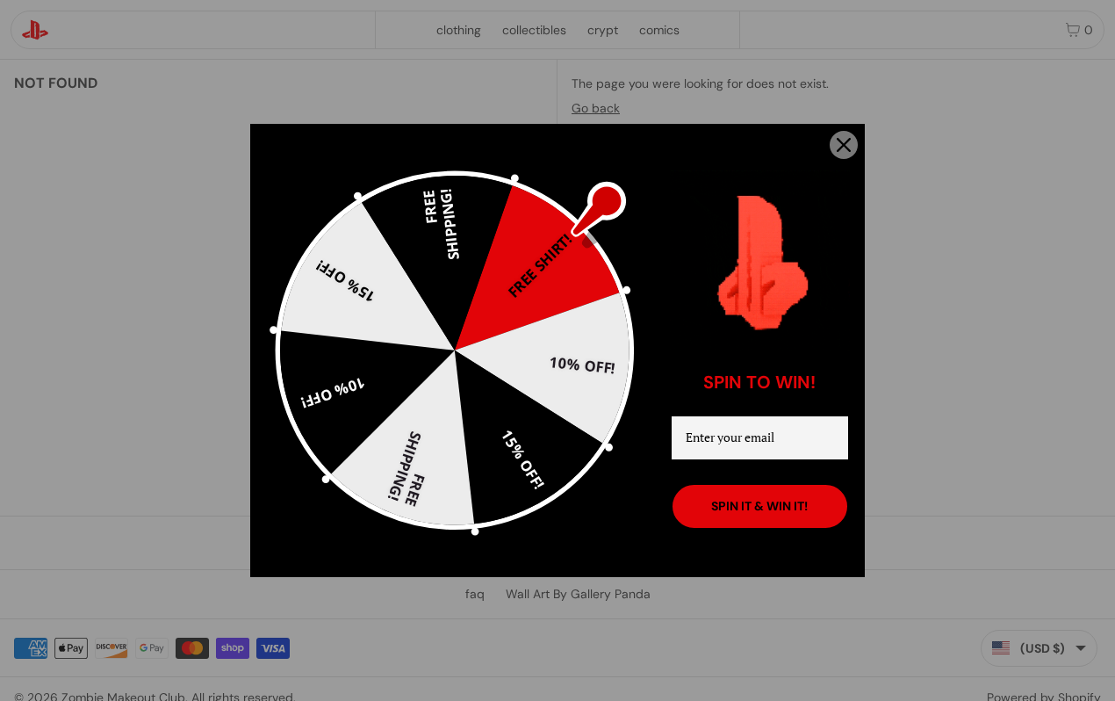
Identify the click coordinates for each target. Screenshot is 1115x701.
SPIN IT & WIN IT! (759, 506)
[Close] (844, 145)
